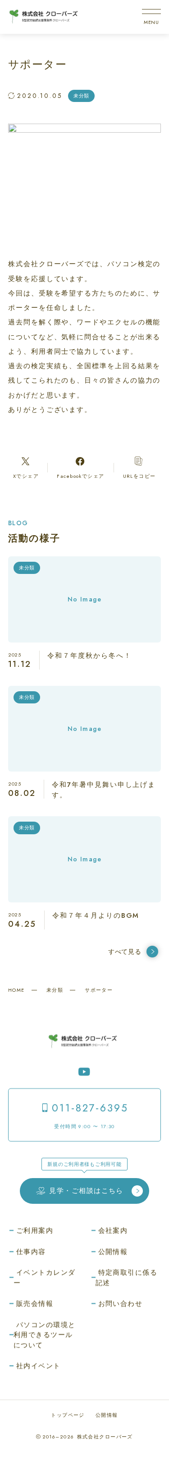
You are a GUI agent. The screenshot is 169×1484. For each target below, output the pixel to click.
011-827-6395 (90, 1107)
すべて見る (125, 951)
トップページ (68, 1415)
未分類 (54, 990)
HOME (16, 990)
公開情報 (107, 1415)
